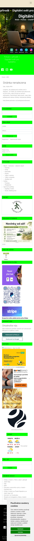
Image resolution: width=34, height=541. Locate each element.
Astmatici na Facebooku (11, 495)
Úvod (3, 77)
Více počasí (24, 446)
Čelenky (7, 168)
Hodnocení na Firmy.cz (12, 334)
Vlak (5, 483)
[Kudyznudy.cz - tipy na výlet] (11, 348)
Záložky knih (8, 179)
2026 (3, 244)
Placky (7, 173)
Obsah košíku (10, 155)
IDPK (5, 485)
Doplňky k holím (9, 188)
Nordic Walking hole (10, 190)
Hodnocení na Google (12, 339)
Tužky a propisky (9, 177)
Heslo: (4, 130)
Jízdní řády (7, 482)
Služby (5, 181)
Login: (4, 126)
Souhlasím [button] (20, 529)
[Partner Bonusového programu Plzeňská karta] (14, 359)
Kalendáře (8, 171)
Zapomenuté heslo (15, 139)
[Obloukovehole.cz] (17, 418)
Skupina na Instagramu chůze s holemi (15, 497)
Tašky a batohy (9, 175)
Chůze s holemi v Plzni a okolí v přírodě (15, 480)
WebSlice (5, 539)
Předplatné (8, 185)
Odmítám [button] (20, 532)
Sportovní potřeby (8, 187)
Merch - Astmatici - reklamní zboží (13, 166)
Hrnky (6, 169)
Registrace (5, 139)
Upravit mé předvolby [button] (20, 535)
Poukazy (7, 183)
